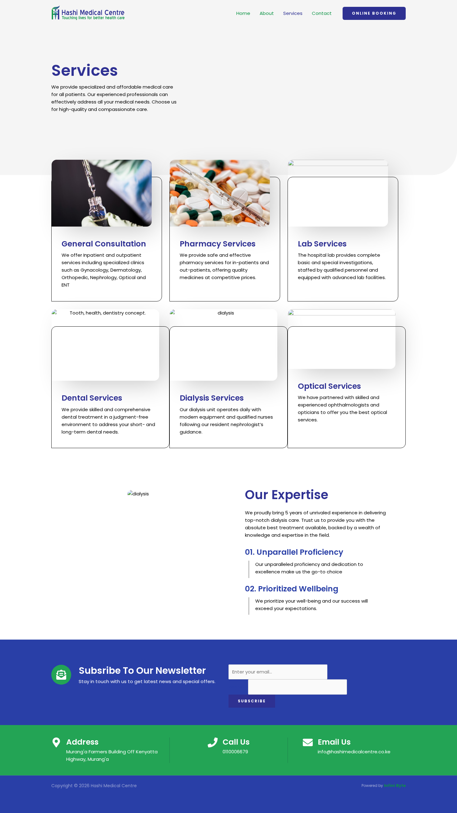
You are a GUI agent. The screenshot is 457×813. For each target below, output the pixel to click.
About (267, 13)
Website (238, 687)
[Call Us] (213, 742)
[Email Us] (308, 742)
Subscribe (252, 701)
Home (243, 13)
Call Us (236, 742)
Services (292, 13)
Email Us (334, 742)
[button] (374, 13)
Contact (322, 13)
